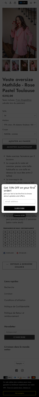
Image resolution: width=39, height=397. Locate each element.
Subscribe (20, 208)
